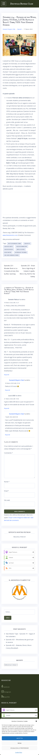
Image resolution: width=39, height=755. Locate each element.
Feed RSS (7, 697)
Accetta (19, 738)
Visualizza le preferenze (19, 748)
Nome (6, 482)
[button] (36, 721)
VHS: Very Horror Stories (11, 255)
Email (6, 491)
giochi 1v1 (27, 243)
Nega (19, 743)
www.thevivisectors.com (10, 235)
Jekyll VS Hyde (20, 249)
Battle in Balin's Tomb (14, 243)
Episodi (19, 29)
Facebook (6, 687)
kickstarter (7, 252)
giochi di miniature (21, 246)
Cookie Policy (18, 752)
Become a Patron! (19, 537)
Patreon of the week (20, 252)
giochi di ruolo (8, 249)
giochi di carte (8, 246)
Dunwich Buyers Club (21, 3)
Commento (8, 453)
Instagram (7, 692)
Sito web (7, 500)
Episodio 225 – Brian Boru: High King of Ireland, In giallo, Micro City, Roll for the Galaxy (27, 271)
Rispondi (6, 374)
